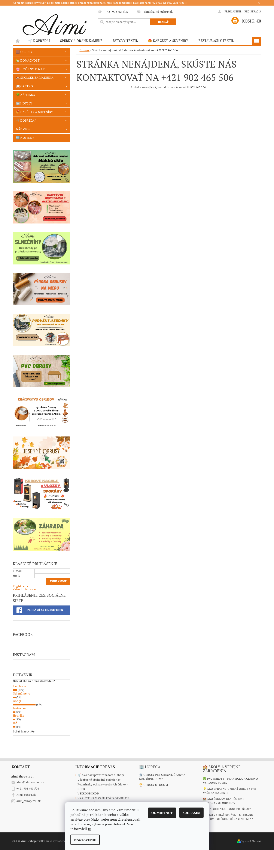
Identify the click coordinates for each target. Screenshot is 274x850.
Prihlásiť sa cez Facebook (45, 609)
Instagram (20, 708)
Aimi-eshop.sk (26, 795)
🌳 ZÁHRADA (25, 95)
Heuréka (18, 715)
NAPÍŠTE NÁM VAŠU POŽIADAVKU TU (103, 798)
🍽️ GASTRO (24, 86)
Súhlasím (191, 812)
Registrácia (252, 11)
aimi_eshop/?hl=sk (28, 801)
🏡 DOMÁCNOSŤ (28, 60)
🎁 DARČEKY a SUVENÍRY (168, 40)
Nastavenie (85, 839)
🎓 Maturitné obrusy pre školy (227, 809)
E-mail (17, 571)
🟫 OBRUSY (24, 52)
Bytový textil (125, 40)
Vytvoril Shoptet (251, 841)
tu (89, 828)
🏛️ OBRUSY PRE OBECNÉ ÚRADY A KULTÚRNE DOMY (162, 777)
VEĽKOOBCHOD (88, 793)
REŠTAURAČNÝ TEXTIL (216, 40)
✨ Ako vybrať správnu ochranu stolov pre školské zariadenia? (228, 817)
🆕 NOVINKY (25, 138)
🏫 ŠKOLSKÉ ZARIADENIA (35, 77)
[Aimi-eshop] (54, 23)
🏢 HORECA (150, 766)
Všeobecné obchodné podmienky (99, 780)
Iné (15, 723)
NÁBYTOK (23, 129)
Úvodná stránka (18, 40)
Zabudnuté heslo (24, 589)
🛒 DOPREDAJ (39, 40)
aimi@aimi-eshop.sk (30, 782)
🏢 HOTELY (24, 103)
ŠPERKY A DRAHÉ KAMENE (81, 40)
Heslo (16, 575)
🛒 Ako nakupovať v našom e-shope (101, 775)
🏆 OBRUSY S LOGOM (153, 785)
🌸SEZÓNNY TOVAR (30, 69)
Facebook (19, 686)
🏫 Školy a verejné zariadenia (222, 768)
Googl (17, 701)
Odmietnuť (162, 812)
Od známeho (21, 693)
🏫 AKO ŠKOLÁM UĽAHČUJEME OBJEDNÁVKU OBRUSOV (223, 801)
